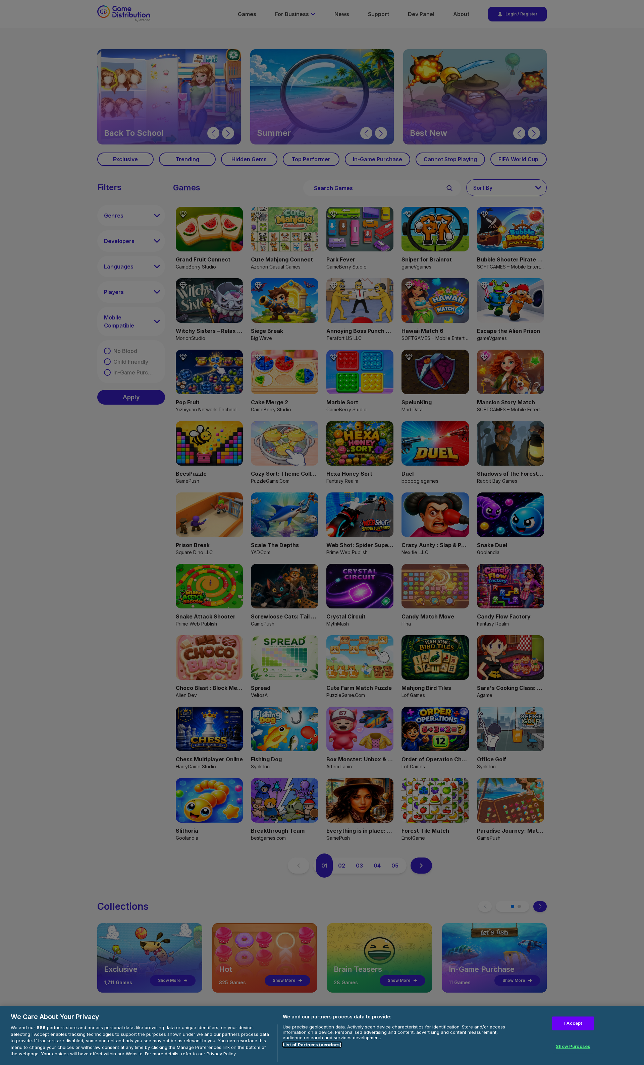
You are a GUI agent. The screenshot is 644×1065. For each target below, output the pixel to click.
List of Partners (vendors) (312, 1044)
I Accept (573, 1023)
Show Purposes (573, 1046)
